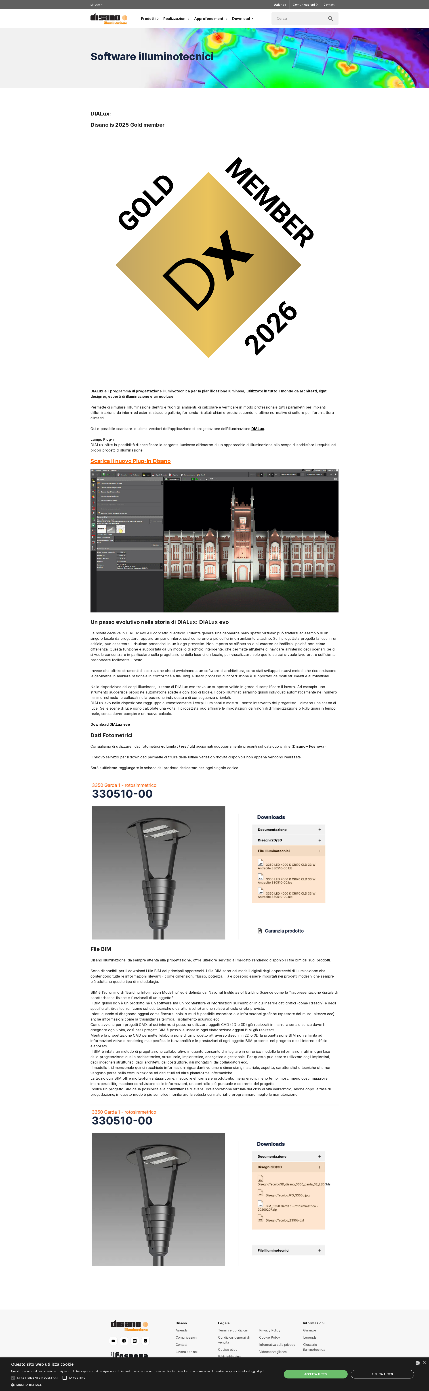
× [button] (424, 1362)
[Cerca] (305, 18)
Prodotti (148, 18)
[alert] (214, 1374)
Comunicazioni (304, 4)
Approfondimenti (209, 18)
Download (241, 18)
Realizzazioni (174, 18)
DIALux (257, 428)
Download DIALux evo (110, 724)
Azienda (280, 4)
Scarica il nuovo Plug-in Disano (130, 461)
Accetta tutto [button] (315, 1374)
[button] (137, 1385)
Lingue (95, 4)
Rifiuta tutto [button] (382, 1374)
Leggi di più (256, 1371)
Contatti (329, 4)
